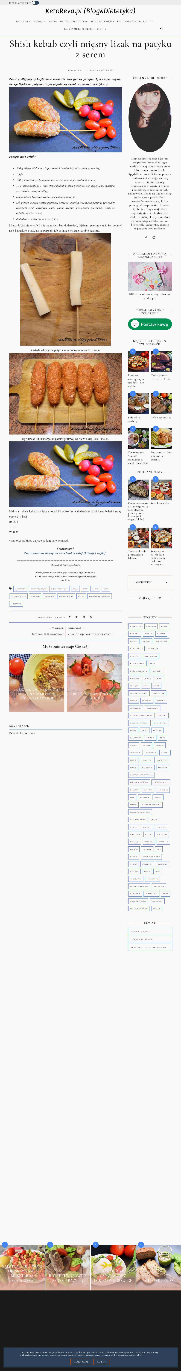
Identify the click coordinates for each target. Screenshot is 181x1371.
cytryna (161, 701)
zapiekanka (151, 894)
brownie (134, 678)
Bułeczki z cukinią (134, 419)
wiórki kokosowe (139, 886)
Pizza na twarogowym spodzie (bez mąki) (136, 381)
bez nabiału (151, 656)
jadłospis (135, 753)
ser (159, 849)
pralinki (134, 842)
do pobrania (160, 723)
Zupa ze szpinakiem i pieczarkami (90, 634)
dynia (133, 730)
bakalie (161, 634)
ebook (145, 730)
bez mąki (134, 656)
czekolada (135, 708)
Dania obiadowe (38, 589)
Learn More (81, 1362)
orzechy (147, 827)
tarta (147, 871)
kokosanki (147, 767)
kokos (133, 767)
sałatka (147, 849)
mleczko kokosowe (140, 812)
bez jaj (146, 641)
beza (152, 663)
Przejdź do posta (37, 706)
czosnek (162, 715)
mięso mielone (66, 596)
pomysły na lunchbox (99, 596)
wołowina (159, 886)
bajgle (148, 634)
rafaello (163, 842)
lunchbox (49, 596)
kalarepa (161, 760)
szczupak (147, 864)
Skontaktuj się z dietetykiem (148, 947)
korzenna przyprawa (141, 775)
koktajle (162, 767)
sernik (133, 857)
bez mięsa (153, 648)
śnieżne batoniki (139, 908)
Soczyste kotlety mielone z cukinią (161, 456)
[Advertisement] (67, 841)
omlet (154, 819)
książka (134, 790)
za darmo (135, 894)
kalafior (146, 760)
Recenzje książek (102, 21)
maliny (158, 797)
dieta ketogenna (59, 589)
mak (132, 797)
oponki (133, 827)
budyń (148, 678)
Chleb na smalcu (161, 417)
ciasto (133, 701)
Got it (101, 1362)
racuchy (149, 842)
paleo (81, 596)
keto (106, 589)
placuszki (161, 834)
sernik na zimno (151, 857)
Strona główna (140, 931)
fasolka (157, 730)
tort (157, 871)
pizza (148, 834)
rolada (134, 849)
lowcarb (35, 596)
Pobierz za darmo (141, 939)
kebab (95, 589)
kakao (133, 760)
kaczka (165, 753)
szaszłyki (16, 604)
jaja (85, 589)
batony (134, 641)
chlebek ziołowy (139, 693)
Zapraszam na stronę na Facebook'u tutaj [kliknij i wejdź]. (65, 553)
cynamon (146, 701)
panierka (161, 827)
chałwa (134, 686)
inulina (160, 745)
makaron (144, 797)
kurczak (148, 790)
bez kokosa (161, 641)
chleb (156, 686)
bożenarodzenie (138, 671)
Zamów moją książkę (78, 29)
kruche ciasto (160, 782)
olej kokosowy (137, 819)
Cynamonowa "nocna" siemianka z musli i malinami (138, 458)
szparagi (162, 864)
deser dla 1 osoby (139, 723)
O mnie (101, 29)
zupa (165, 894)
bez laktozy (136, 648)
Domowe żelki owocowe (47, 634)
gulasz (146, 745)
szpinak (134, 871)
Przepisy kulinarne (30, 21)
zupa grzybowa (138, 901)
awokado (151, 626)
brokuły (157, 671)
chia (146, 686)
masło (133, 805)
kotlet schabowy (139, 782)
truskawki (135, 879)
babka (164, 626)
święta (156, 908)
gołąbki (150, 738)
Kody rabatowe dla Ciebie (135, 21)
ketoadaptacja (18, 596)
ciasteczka (158, 693)
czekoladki (152, 708)
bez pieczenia (137, 663)
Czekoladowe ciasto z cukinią (160, 377)
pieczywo (135, 834)
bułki (159, 678)
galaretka (135, 738)
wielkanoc (152, 879)
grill (75, 589)
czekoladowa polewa (141, 715)
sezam (133, 864)
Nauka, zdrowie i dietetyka (67, 21)
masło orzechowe (151, 805)
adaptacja (20, 589)
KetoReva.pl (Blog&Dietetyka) (91, 11)
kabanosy (151, 753)
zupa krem (157, 901)
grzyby (133, 745)
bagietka (134, 634)
